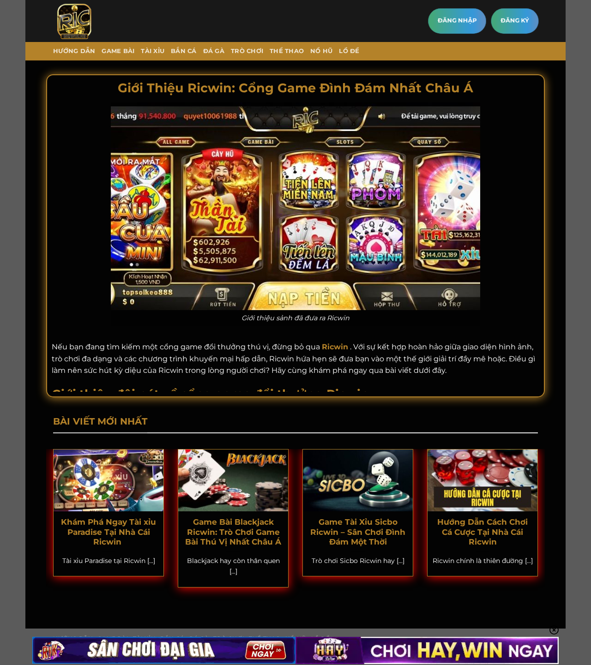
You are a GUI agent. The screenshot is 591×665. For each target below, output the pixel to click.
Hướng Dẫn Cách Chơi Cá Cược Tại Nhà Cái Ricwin (482, 531)
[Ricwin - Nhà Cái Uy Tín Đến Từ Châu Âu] (91, 21)
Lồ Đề (349, 51)
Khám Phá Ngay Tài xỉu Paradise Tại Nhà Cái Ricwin (108, 531)
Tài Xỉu (152, 51)
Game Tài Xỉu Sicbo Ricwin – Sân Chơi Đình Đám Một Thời (357, 531)
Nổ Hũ (321, 51)
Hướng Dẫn (74, 51)
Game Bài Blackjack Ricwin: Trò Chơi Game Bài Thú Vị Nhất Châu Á (233, 531)
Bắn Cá (184, 51)
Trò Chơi (247, 51)
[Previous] (51, 524)
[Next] (540, 524)
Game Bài (118, 51)
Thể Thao (287, 51)
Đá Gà (213, 51)
